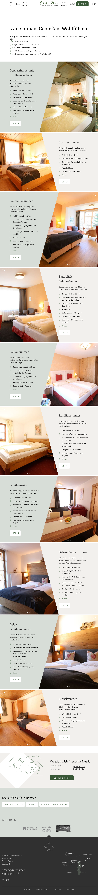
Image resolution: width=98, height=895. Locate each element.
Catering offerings (24, 4)
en (95, 4)
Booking (82, 4)
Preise (15, 116)
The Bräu (11, 4)
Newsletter (27, 889)
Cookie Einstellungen (42, 889)
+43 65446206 (10, 873)
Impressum (57, 889)
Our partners (9, 820)
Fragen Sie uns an (13, 804)
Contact (72, 4)
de (92, 4)
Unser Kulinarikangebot (54, 804)
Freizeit (32, 804)
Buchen (15, 123)
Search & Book (61, 778)
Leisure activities (64, 4)
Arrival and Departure (56, 767)
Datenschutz (70, 889)
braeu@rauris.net (13, 870)
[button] (95, 64)
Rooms (18, 4)
